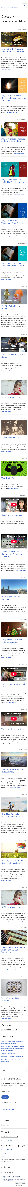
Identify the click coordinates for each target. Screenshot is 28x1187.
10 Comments (23, 664)
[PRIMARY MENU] (24, 5)
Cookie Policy (5, 1156)
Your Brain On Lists (10, 478)
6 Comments (23, 577)
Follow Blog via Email (11, 1079)
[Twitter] (8, 1172)
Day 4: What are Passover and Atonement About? (13, 140)
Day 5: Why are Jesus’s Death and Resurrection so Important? (13, 98)
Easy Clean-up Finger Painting (11, 999)
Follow (5, 1097)
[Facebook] (2, 1172)
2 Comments (23, 286)
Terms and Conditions (7, 1150)
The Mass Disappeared (8, 1053)
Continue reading (6, 69)
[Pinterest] (10, 1172)
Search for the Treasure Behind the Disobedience (12, 50)
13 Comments (23, 841)
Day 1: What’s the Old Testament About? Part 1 (12, 264)
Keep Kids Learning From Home (13, 355)
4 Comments (23, 887)
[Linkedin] (5, 1172)
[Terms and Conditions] (13, 1172)
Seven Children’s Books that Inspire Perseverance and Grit (13, 554)
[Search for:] (14, 1070)
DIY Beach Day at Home (12, 397)
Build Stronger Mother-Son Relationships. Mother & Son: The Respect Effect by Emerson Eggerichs (14, 1048)
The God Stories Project (12, 729)
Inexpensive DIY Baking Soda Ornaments (12, 640)
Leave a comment (22, 29)
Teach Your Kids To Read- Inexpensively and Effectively (13, 949)
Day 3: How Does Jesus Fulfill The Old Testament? (13, 180)
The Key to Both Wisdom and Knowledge (12, 770)
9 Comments (23, 976)
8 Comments (23, 709)
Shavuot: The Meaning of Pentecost (12, 1057)
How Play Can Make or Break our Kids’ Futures (12, 815)
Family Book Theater (10, 437)
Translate (14, 1141)
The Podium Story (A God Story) (13, 685)
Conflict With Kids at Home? (11, 307)
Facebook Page (8, 1109)
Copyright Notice (6, 1153)
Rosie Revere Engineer (11, 515)
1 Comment (23, 334)
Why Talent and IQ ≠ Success (10, 597)
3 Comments (23, 418)
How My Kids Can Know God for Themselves (12, 861)
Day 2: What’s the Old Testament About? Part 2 (12, 221)
